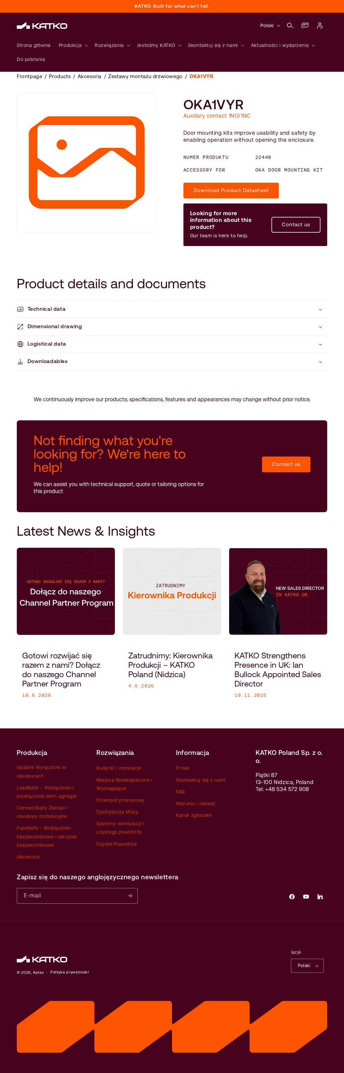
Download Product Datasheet (231, 190)
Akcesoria (89, 76)
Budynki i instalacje (118, 768)
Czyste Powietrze (116, 844)
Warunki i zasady (196, 803)
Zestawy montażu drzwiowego (145, 76)
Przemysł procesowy (120, 800)
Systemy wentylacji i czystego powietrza (120, 828)
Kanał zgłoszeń (194, 815)
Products (60, 76)
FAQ (180, 791)
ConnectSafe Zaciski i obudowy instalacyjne (42, 812)
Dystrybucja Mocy (117, 812)
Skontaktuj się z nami (201, 780)
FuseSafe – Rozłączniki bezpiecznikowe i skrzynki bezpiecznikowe (47, 836)
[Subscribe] (130, 896)
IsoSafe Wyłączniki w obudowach (41, 771)
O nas (182, 768)
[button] (290, 25)
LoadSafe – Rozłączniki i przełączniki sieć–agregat (47, 792)
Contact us (296, 224)
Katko (38, 972)
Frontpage (29, 76)
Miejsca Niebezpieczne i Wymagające (124, 784)
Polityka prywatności (69, 972)
